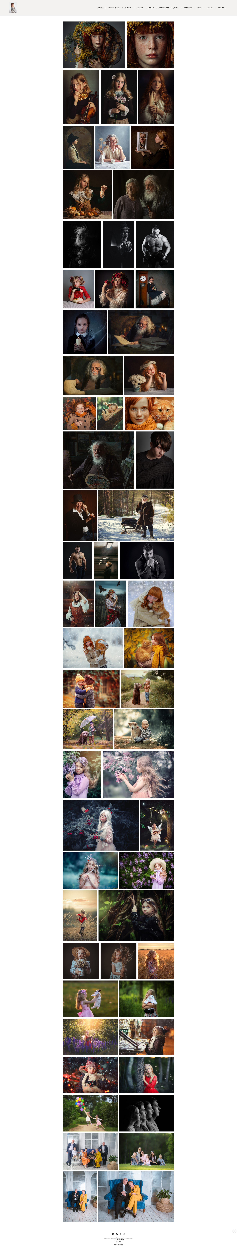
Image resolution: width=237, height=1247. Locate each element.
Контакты (221, 8)
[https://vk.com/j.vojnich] (113, 1234)
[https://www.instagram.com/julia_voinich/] (120, 1234)
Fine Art (151, 8)
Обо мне (200, 8)
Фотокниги (188, 8)
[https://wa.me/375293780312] (124, 1234)
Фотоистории (164, 8)
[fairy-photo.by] (13, 7)
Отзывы (210, 8)
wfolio (121, 1244)
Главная (100, 8)
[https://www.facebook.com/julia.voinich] (117, 1234)
